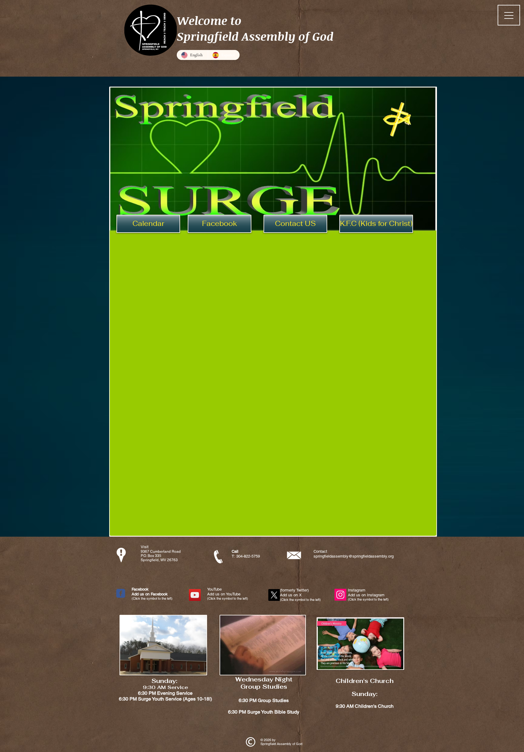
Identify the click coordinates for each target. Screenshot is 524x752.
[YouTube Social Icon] (195, 595)
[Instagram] (340, 595)
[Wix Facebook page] (120, 593)
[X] (274, 595)
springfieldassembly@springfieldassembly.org (354, 556)
